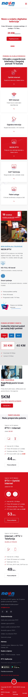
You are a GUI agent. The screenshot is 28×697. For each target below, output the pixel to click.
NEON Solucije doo (5, 693)
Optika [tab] (4, 335)
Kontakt (25, 693)
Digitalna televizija (14, 125)
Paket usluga (14, 195)
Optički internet (14, 77)
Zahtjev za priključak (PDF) (9, 634)
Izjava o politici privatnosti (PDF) (10, 627)
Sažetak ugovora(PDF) (8, 623)
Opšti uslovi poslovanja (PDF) (9, 620)
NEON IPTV (14, 147)
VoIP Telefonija (14, 172)
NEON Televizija (15, 693)
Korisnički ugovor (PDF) (8, 630)
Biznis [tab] (18, 335)
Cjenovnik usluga (6, 637)
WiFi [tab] (11, 335)
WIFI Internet (14, 100)
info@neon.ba (5, 607)
